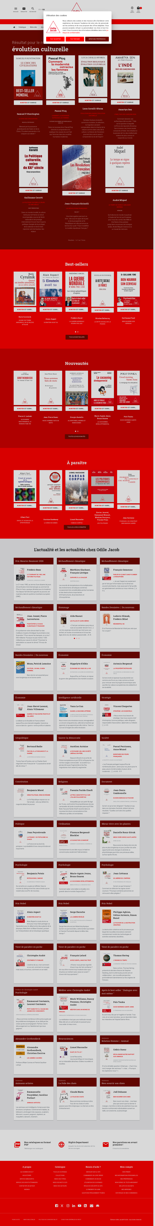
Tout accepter (55, 39)
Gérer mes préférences (97, 39)
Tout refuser (75, 39)
